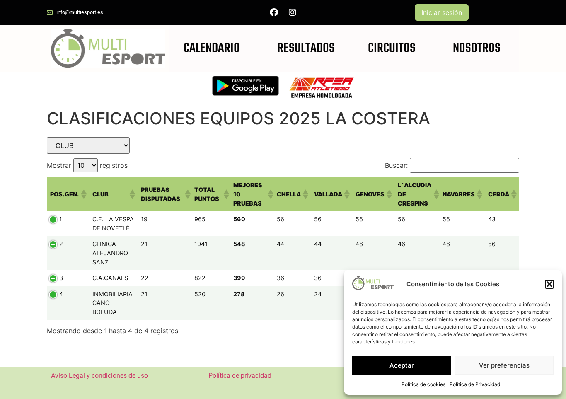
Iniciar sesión (441, 12)
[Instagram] (292, 12)
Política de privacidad (239, 376)
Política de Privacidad (475, 384)
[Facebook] (274, 12)
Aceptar (401, 365)
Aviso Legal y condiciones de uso (99, 376)
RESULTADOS (306, 48)
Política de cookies (423, 384)
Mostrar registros (87, 165)
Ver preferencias (504, 365)
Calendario (212, 48)
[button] (549, 284)
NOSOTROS (477, 48)
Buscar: (396, 165)
